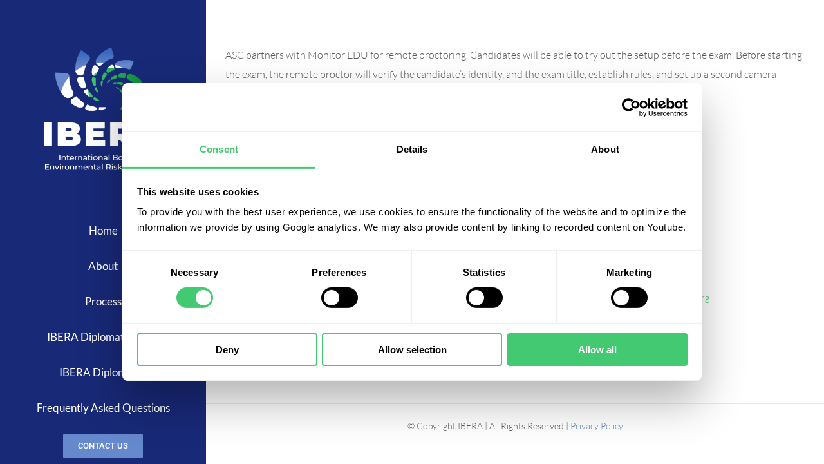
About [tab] (605, 149)
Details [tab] (412, 149)
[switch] (339, 297)
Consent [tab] (219, 149)
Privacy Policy (596, 425)
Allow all (597, 349)
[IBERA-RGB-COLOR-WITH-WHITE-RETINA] (103, 46)
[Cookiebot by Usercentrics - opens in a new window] (631, 107)
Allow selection (412, 349)
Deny (227, 349)
